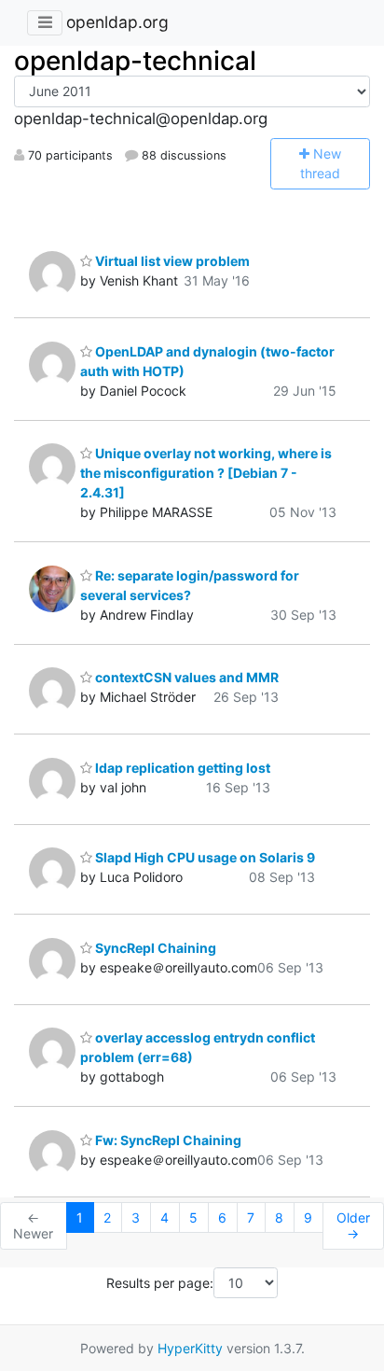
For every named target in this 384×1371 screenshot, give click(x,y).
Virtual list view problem (171, 261)
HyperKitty (190, 1348)
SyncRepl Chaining (154, 948)
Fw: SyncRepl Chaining (166, 1140)
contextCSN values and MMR (185, 677)
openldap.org (117, 22)
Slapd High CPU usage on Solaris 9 (203, 857)
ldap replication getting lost (181, 768)
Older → (353, 1226)
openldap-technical (135, 61)
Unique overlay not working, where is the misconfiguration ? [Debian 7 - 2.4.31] (206, 472)
